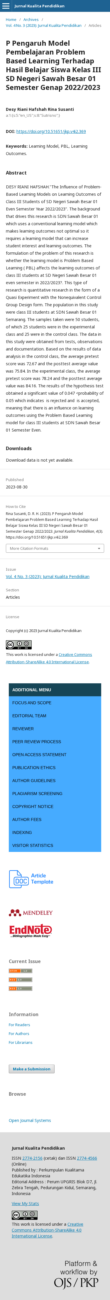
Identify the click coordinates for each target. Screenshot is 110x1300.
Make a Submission (31, 1069)
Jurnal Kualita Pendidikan (40, 6)
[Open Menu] (6, 6)
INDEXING (22, 832)
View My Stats (25, 1203)
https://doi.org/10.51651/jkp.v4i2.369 (51, 131)
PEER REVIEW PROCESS (36, 741)
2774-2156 (32, 1158)
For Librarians (21, 1042)
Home (11, 19)
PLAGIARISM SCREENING (37, 793)
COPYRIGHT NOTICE (32, 806)
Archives (31, 19)
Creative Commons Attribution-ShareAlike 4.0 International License (47, 1230)
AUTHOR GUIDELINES (33, 780)
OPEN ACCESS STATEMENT (39, 754)
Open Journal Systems (30, 1120)
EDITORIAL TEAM (29, 715)
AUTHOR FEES (26, 819)
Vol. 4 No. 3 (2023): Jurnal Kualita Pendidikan (44, 25)
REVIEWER (23, 728)
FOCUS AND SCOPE (31, 702)
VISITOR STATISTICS (32, 845)
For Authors (19, 1033)
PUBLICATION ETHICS (33, 767)
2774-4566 (87, 1158)
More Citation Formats (29, 548)
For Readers (19, 1024)
